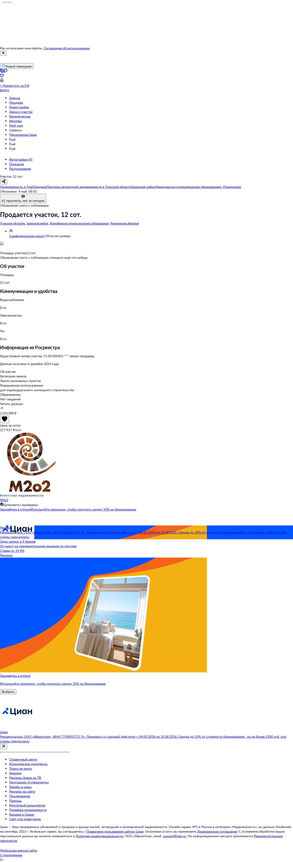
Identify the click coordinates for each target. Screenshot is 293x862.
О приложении (11, 855)
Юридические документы (28, 764)
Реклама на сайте (22, 791)
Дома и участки (21, 112)
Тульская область (12, 223)
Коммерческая (19, 116)
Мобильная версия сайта (18, 850)
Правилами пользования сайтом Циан (115, 831)
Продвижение (19, 796)
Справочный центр (23, 759)
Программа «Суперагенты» (29, 782)
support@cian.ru (174, 836)
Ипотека (15, 121)
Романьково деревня (124, 223)
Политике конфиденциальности (99, 836)
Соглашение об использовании (67, 48)
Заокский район (37, 223)
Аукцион (15, 773)
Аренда (14, 98)
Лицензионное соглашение (217, 831)
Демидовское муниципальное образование (79, 223)
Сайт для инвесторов (25, 819)
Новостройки (19, 107)
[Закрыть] (3, 53)
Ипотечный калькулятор (27, 805)
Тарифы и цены (20, 787)
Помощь (15, 800)
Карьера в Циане (21, 814)
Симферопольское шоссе (26, 236)
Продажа (16, 102)
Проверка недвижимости (28, 810)
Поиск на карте (20, 768)
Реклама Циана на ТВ (25, 777)
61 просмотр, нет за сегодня (23, 200)
